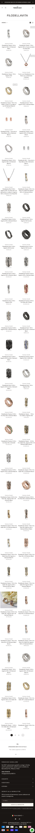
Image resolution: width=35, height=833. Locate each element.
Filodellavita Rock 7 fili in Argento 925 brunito (26, 220)
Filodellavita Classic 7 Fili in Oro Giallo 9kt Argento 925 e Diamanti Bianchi (26, 584)
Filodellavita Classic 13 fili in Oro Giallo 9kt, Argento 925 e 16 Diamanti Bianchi (9, 613)
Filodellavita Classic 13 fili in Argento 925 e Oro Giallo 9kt (8, 698)
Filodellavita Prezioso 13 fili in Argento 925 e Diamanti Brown (9, 328)
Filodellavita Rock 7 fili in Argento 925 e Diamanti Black (26, 103)
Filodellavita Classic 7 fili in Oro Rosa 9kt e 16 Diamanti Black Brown (9, 642)
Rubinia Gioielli (9, 43)
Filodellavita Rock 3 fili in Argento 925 (8, 301)
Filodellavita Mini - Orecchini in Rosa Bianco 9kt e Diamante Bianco (9, 133)
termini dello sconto (27, 808)
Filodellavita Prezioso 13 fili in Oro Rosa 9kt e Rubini (26, 301)
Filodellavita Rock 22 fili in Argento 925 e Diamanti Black (9, 274)
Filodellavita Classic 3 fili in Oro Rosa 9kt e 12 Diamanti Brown (26, 612)
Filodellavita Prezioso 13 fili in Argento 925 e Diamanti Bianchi (8, 470)
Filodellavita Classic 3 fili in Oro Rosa (26, 726)
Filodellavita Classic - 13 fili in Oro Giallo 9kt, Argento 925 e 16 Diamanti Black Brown (26, 442)
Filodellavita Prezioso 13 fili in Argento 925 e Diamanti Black (26, 274)
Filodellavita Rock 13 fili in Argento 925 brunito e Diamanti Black (8, 387)
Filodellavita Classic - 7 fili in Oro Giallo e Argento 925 (26, 414)
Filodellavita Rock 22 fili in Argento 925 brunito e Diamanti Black (8, 358)
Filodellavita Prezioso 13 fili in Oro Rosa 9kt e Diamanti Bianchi (26, 497)
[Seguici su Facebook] (15, 819)
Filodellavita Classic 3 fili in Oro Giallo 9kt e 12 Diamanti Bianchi (9, 526)
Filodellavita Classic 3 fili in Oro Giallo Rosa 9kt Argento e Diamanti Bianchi (9, 556)
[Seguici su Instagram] (19, 819)
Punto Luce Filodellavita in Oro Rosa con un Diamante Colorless (26, 75)
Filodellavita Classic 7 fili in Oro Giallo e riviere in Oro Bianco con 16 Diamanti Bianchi (9, 104)
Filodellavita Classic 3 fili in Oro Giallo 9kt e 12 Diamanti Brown (26, 470)
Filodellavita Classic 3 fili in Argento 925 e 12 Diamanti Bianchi (9, 162)
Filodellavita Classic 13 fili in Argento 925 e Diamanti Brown (9, 220)
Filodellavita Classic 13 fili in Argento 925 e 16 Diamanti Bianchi (26, 671)
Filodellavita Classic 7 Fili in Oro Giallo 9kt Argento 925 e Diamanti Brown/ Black (9, 584)
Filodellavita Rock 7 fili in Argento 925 (26, 386)
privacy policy (17, 808)
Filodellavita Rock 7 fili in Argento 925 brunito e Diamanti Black (26, 329)
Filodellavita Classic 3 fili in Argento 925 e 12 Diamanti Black (9, 47)
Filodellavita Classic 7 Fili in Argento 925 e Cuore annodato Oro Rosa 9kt (26, 47)
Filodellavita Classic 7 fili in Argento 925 (9, 74)
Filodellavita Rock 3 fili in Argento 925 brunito (8, 247)
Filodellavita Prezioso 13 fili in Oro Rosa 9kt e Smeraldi (8, 441)
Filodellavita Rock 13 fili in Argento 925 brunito (26, 247)
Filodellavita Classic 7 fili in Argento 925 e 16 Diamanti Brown (9, 671)
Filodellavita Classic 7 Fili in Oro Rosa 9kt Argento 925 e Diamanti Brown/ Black (26, 527)
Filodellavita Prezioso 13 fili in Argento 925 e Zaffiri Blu (26, 357)
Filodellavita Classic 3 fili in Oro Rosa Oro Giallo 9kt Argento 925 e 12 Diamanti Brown (26, 190)
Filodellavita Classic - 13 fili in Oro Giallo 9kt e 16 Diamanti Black (8, 727)
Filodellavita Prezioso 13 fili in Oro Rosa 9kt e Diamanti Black (9, 414)
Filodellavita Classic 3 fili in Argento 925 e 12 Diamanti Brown (26, 133)
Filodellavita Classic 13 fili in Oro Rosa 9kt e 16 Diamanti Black (26, 555)
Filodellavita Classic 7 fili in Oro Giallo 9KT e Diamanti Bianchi (26, 698)
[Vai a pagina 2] (22, 735)
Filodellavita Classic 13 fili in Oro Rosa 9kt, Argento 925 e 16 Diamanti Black (9, 498)
